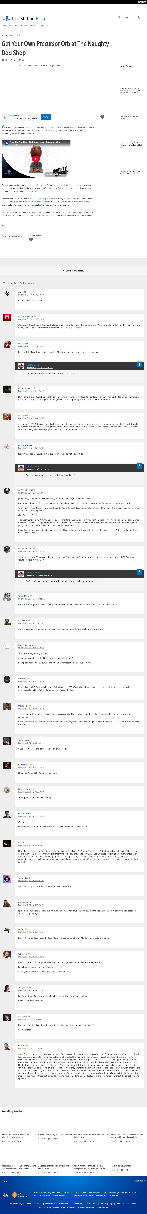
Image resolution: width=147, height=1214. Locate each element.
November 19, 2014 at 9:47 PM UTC (31, 346)
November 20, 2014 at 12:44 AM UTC (40, 575)
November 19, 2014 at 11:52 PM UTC (40, 367)
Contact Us (120, 1204)
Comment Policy (15, 1204)
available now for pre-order (37, 202)
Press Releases (91, 1204)
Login (125, 17)
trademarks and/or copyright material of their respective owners (77, 1195)
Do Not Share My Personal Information (92, 1208)
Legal (111, 1204)
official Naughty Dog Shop (64, 127)
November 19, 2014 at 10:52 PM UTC (31, 391)
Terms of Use (50, 1204)
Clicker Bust (35, 130)
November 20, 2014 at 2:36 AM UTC (31, 681)
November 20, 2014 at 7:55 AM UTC (31, 767)
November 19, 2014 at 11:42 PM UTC (31, 448)
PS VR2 (11, 25)
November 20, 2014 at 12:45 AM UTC (31, 598)
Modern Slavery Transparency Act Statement (57, 1208)
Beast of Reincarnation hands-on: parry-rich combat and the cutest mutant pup (127, 1135)
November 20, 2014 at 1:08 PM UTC (31, 816)
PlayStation (28, 18)
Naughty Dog (6, 236)
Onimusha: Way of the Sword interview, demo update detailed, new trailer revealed (19, 1167)
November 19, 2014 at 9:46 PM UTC (31, 319)
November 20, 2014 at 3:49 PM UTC (31, 880)
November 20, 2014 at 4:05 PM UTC (31, 905)
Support (28, 1204)
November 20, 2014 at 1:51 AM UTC (31, 623)
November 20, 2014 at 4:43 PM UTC (31, 932)
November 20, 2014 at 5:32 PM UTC (31, 956)
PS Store (23, 25)
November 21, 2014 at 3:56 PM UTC (31, 1019)
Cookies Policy (77, 1204)
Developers (131, 1204)
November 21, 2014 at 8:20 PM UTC (31, 1048)
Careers (103, 1204)
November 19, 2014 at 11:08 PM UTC (31, 418)
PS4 (16, 25)
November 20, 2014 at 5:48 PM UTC (31, 990)
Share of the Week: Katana (121, 1165)
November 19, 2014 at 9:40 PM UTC (31, 294)
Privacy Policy (63, 1204)
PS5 (4, 25)
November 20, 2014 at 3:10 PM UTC (31, 845)
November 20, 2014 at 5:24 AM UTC (31, 743)
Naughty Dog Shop (18, 236)
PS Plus (32, 25)
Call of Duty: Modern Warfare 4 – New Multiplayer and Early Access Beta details (89, 1167)
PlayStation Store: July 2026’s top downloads (55, 1134)
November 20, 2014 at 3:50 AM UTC (31, 708)
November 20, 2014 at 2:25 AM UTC (31, 647)
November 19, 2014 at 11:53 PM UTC (40, 469)
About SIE (38, 1204)
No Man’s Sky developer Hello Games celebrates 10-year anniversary (15, 1135)
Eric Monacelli (14, 116)
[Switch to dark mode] (119, 17)
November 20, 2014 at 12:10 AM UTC (31, 551)
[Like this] (18, 1141)
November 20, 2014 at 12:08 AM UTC (31, 493)
